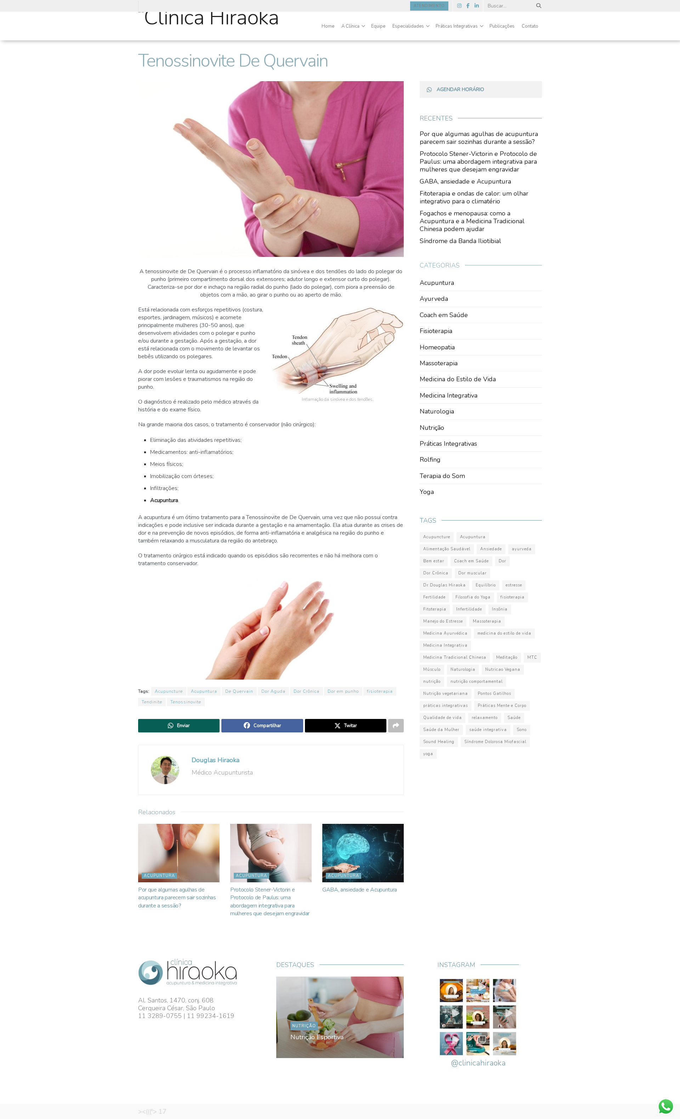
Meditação (506, 657)
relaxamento (485, 717)
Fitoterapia (434, 609)
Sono (522, 729)
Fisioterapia (436, 331)
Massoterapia (439, 363)
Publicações (502, 26)
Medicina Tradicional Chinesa (454, 657)
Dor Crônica (306, 691)
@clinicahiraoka (478, 1063)
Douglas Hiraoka (215, 760)
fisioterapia (380, 691)
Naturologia (437, 411)
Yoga (427, 492)
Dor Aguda (273, 691)
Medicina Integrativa (448, 395)
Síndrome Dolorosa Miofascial (495, 741)
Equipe (378, 26)
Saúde (514, 717)
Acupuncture (169, 691)
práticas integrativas (445, 705)
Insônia (500, 609)
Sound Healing (438, 741)
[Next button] (382, 1017)
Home (328, 26)
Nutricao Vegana (502, 669)
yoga (428, 754)
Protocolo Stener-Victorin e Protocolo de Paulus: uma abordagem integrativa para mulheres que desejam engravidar (270, 901)
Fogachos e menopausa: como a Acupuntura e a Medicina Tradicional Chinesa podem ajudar (472, 221)
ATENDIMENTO (429, 6)
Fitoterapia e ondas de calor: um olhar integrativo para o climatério (474, 197)
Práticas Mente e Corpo (502, 705)
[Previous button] (298, 1017)
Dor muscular (472, 573)
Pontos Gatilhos (494, 693)
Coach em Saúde (444, 315)
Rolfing (430, 459)
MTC (532, 657)
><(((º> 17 (152, 1111)
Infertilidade (469, 609)
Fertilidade (434, 597)
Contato (530, 26)
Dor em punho (343, 691)
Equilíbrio (486, 585)
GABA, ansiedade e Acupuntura (359, 890)
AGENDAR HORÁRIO (460, 89)
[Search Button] (537, 6)
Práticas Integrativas (457, 26)
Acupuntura (204, 691)
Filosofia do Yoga (473, 597)
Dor (502, 561)
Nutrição (432, 427)
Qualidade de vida (442, 717)
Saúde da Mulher (441, 729)
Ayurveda (434, 298)
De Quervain (239, 691)
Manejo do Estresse (443, 621)
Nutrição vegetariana (445, 693)
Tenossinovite (185, 702)
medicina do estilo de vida (504, 633)
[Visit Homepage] (208, 26)
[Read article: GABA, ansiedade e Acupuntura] (363, 853)
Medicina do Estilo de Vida (458, 379)
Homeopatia (437, 347)
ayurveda (522, 549)
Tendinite (152, 702)
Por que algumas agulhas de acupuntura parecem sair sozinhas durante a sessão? (177, 898)
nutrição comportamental (476, 681)
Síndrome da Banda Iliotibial (460, 241)
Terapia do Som (442, 476)
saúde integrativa (488, 729)
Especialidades (408, 26)
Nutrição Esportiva (317, 1037)
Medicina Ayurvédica (445, 633)
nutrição (432, 681)
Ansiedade (491, 549)
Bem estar (433, 561)
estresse (514, 585)
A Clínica (350, 26)
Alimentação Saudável (446, 549)
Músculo (432, 669)
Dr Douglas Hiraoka (444, 585)
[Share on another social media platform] (396, 725)
